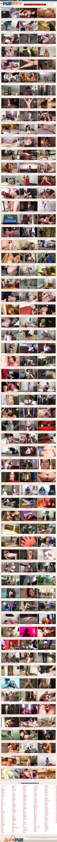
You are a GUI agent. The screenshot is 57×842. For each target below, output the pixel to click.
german (28, 638)
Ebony (13, 830)
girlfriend (22, 303)
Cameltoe (14, 790)
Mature (35, 808)
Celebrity (14, 795)
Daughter (14, 817)
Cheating (14, 798)
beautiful (4, 432)
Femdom (24, 791)
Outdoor (35, 831)
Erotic (13, 832)
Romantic (47, 808)
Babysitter (3, 804)
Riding (46, 806)
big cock (43, 303)
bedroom (7, 148)
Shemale (46, 819)
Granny (24, 817)
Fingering (25, 795)
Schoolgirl (47, 812)
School (46, 811)
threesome (10, 71)
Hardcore (25, 824)
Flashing (24, 799)
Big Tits (2, 817)
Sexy (46, 816)
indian (39, 342)
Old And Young (37, 826)
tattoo (44, 200)
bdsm (5, 32)
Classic (13, 800)
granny (40, 406)
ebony (29, 200)
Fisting (24, 798)
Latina (35, 798)
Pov (45, 796)
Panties (46, 785)
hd (30, 200)
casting (44, 226)
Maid (35, 804)
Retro (46, 805)
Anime (2, 796)
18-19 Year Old (4, 785)
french (29, 522)
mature (44, 32)
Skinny (46, 824)
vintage (40, 97)
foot (25, 638)
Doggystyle (14, 824)
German (24, 811)
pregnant (48, 561)
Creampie (14, 809)
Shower (46, 820)
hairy (47, 148)
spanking (44, 71)
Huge (24, 831)
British (2, 831)
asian (21, 45)
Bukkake (13, 786)
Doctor (13, 822)
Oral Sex (35, 827)
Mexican (35, 809)
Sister (46, 821)
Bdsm (2, 809)
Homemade (25, 829)
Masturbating (36, 806)
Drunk (13, 829)
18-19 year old (24, 148)
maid (30, 393)
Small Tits (47, 827)
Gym (24, 820)
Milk (34, 811)
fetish (12, 97)
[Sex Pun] (11, 3)
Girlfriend (25, 812)
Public (46, 799)
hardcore (10, 97)
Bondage (3, 825)
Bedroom (3, 812)
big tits (6, 45)
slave (49, 71)
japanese (40, 148)
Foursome (25, 803)
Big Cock (3, 816)
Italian (35, 789)
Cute (13, 814)
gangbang (47, 329)
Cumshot (14, 812)
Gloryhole (25, 816)
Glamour (24, 814)
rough (30, 690)
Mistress (35, 812)
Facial (24, 788)
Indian (24, 832)
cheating (9, 754)
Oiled (35, 824)
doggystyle (46, 664)
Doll (13, 825)
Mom (35, 814)
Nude (35, 819)
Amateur (2, 790)
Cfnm (13, 796)
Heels (24, 826)
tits (47, 226)
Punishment (47, 800)
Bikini (2, 819)
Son (45, 831)
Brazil (2, 827)
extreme (28, 329)
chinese (23, 703)
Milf (34, 810)
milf (22, 32)
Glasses (24, 815)
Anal (2, 794)
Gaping (24, 809)
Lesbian (35, 799)
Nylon (35, 821)
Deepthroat (14, 819)
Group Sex (25, 819)
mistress (49, 703)
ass (7, 71)
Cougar (13, 806)
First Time (25, 796)
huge (31, 561)
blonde (48, 32)
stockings (26, 97)
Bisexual (3, 820)
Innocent (35, 785)
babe (4, 71)
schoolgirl (25, 574)
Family (24, 790)
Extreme (24, 786)
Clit (12, 801)
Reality (46, 803)
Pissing (46, 793)
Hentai (24, 827)
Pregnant (46, 798)
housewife (26, 587)
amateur (40, 32)
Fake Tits (25, 789)
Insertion (35, 786)
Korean (35, 795)
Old (34, 825)
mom (21, 32)
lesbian (24, 32)
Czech (13, 815)
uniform (12, 226)
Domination (14, 826)
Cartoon (13, 793)
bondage (10, 32)
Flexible (24, 800)
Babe (2, 803)
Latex (35, 796)
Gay (24, 810)
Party (46, 788)
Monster (35, 815)
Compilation (14, 805)
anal (42, 45)
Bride (2, 830)
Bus (13, 788)
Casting (13, 794)
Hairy (24, 821)
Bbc (2, 806)
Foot (24, 801)
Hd (23, 825)
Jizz (34, 791)
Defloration (14, 820)
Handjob (24, 822)
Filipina (24, 794)
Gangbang (25, 808)
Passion (46, 789)
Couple (13, 808)
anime (9, 84)
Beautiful (3, 811)
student (31, 148)
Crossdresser (14, 810)
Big (1, 814)
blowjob (45, 97)
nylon (26, 509)
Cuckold (13, 811)
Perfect (46, 790)
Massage (35, 805)
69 (56, 822)
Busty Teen (14, 789)
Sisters (46, 822)
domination (7, 32)
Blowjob (2, 824)
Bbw (2, 808)
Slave (46, 825)
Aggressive (3, 789)
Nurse (35, 820)
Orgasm (35, 829)
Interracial (36, 788)
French (24, 804)
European (25, 785)
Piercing (46, 791)
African (2, 788)
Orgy (35, 830)
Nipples (35, 817)
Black (2, 821)
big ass (25, 45)
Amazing (3, 791)
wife (39, 174)
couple (28, 32)
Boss (2, 826)
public (45, 561)
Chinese (13, 799)
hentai (12, 780)
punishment (30, 84)
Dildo (13, 821)
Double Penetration (16, 827)
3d (1, 786)
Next (37, 783)
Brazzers (3, 829)
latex (48, 432)
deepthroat (44, 432)
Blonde (2, 822)
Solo (46, 830)
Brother (2, 832)
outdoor (24, 174)
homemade (29, 174)
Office (35, 822)
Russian (46, 810)
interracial (22, 200)
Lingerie (35, 801)
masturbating (48, 290)
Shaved (46, 817)
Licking (35, 800)
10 (35, 783)
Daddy (13, 816)
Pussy (46, 801)
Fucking (24, 805)
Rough (46, 809)
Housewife (25, 830)
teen (3, 32)
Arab (2, 798)
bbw (39, 277)
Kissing (35, 793)
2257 (42, 838)
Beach (2, 810)
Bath (2, 805)
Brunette (13, 785)
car (41, 561)
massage (29, 71)
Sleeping (46, 826)
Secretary (47, 814)
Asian (2, 799)
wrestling (10, 226)
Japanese (36, 790)
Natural (35, 816)
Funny (24, 806)
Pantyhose (47, 786)
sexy (9, 690)
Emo (13, 831)
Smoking (46, 829)
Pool (46, 794)
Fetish (24, 793)
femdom (11, 290)
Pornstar (46, 795)
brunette (12, 187)
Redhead (46, 804)
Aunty (2, 801)
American (3, 793)
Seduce (46, 815)
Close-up (14, 803)
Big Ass (2, 815)
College (13, 804)
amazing (27, 316)
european (30, 638)
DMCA (43, 838)
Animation (3, 795)
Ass (2, 800)
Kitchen (35, 794)
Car (12, 791)
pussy (48, 200)
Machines (36, 803)
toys (27, 161)
